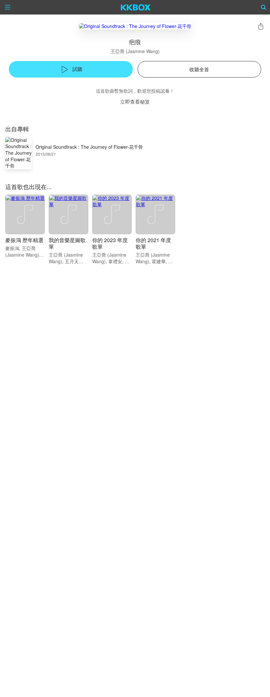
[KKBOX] (135, 7)
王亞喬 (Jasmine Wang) (135, 51)
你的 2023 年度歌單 (110, 243)
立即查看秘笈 (135, 101)
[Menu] (8, 7)
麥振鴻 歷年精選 (24, 240)
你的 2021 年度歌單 (153, 243)
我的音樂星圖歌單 (67, 243)
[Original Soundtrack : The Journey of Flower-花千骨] (135, 25)
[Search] (264, 7)
